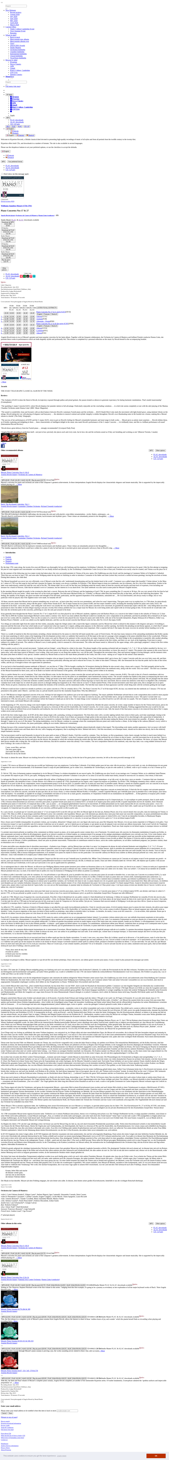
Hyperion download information (11, 1423)
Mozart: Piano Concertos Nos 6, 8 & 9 (15, 472)
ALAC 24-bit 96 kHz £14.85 (76, 1285)
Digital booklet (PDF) (7, 201)
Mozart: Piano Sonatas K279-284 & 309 (15, 1309)
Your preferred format (15, 161)
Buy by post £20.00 (39, 1317)
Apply (12, 115)
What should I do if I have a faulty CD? (13, 1435)
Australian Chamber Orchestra (29, 506)
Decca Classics (15, 64)
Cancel (4, 1413)
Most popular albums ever (19, 41)
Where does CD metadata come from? (12, 1437)
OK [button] (156, 1456)
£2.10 (25, 319)
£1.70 (25, 321)
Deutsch (15, 133)
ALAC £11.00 (25, 480)
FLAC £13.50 (16, 1317)
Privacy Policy (5, 1448)
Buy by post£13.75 (6, 260)
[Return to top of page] (9, 1417)
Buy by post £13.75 (38, 480)
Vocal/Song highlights (18, 58)
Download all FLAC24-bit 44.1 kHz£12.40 (8, 239)
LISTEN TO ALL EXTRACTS (47, 308)
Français (15, 131)
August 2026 (15, 14)
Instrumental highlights (18, 54)
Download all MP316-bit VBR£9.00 (8, 224)
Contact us (4, 1440)
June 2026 (14, 19)
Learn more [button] (61, 1456)
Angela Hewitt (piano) (8, 215)
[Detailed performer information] (57, 215)
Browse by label (11, 60)
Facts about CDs (6, 1433)
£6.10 (25, 325)
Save (10, 1413)
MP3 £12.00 (6, 1317)
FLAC (14, 126)
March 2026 (14, 25)
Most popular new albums (19, 39)
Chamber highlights (17, 52)
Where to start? (11, 35)
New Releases (11, 10)
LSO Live (13, 72)
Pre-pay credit (5, 1425)
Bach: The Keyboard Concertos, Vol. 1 (15, 504)
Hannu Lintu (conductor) (46, 215)
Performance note (12, 563)
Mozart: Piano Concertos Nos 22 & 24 (15, 1277)
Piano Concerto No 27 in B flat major (52, 324)
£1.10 (6, 331)
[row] (84, 470)
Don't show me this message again (16, 174)
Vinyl (12, 43)
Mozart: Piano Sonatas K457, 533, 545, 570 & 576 (19, 1371)
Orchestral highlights (17, 50)
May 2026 (14, 21)
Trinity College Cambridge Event (22, 29)
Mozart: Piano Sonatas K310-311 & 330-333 (17, 1341)
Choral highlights (16, 56)
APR (12, 66)
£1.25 (25, 331)
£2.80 (25, 328)
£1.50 (6, 321)
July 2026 (13, 16)
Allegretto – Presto (43, 321)
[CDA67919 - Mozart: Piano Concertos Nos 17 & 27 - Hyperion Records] (12, 197)
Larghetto (39, 331)
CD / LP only (15, 124)
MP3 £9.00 (5, 480)
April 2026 (14, 23)
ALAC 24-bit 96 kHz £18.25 (77, 1317)
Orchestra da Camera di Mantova (27, 215)
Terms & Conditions (7, 1427)
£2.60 (25, 316)
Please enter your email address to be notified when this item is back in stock (28, 1411)
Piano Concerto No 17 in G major (51, 312)
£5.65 (6, 313)
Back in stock (15, 37)
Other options (160, 450)
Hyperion (13, 62)
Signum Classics (16, 74)
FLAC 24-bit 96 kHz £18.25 (57, 1317)
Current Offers (11, 27)
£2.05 (25, 333)
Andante (39, 319)
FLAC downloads (16, 120)
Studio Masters (15, 48)
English (11, 135)
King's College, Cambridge (20, 70)
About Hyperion (6, 1450)
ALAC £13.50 (26, 1317)
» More (3, 382)
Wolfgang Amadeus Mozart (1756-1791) (16, 206)
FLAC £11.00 (15, 480)
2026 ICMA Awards (17, 45)
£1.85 (6, 319)
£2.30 (6, 316)
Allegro (39, 316)
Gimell (12, 68)
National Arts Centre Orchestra (29, 1280)
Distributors (4, 1443)
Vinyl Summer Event (17, 31)
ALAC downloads (17, 122)
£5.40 (6, 325)
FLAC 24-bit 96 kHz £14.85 (56, 1285)
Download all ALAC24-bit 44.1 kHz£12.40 (8, 255)
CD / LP (26, 126)
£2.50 (6, 328)
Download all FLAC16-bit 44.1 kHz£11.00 (8, 231)
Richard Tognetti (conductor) (51, 506)
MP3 (8, 118)
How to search (5, 1421)
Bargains (13, 33)
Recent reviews (15, 12)
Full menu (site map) (13, 86)
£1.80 (6, 333)
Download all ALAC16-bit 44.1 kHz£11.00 (8, 247)
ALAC (20, 126)
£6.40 (25, 313)
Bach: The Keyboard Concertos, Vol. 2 (15, 536)
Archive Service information (10, 1446)
